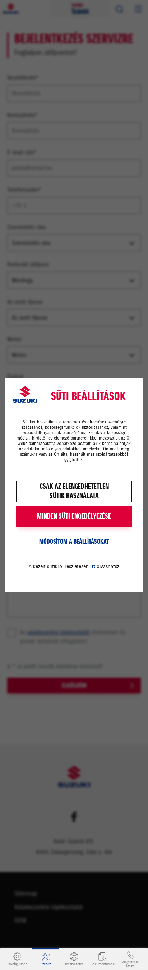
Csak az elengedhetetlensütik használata (74, 491)
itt (92, 566)
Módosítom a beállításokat (74, 542)
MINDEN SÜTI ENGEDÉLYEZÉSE (74, 516)
